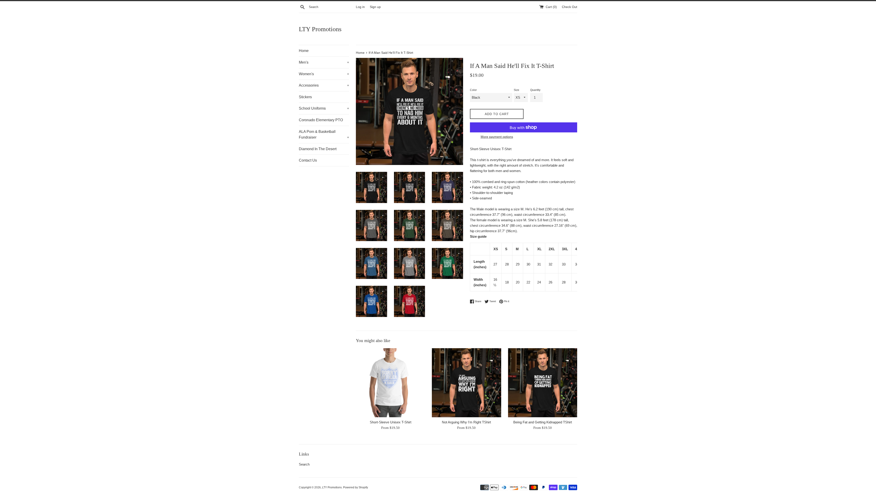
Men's (324, 62)
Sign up (375, 7)
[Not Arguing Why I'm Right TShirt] (466, 382)
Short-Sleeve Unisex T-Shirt (390, 422)
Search (304, 464)
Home (304, 51)
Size (516, 90)
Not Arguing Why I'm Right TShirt (466, 422)
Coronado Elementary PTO (321, 120)
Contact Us (308, 160)
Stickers (305, 97)
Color (473, 90)
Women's (324, 74)
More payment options (497, 137)
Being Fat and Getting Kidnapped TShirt (542, 422)
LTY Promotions (320, 29)
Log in (360, 7)
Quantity (535, 90)
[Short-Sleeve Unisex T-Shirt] (390, 382)
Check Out (569, 7)
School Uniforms (324, 108)
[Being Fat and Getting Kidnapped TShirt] (542, 382)
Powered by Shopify (355, 487)
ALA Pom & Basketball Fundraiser (324, 134)
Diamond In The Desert (317, 149)
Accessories (324, 85)
